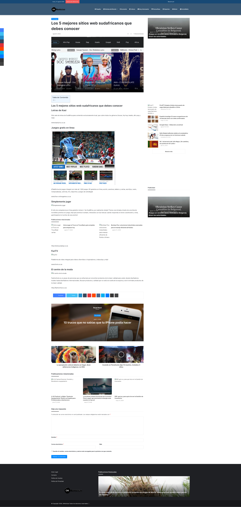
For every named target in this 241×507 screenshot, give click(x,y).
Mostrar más (168, 151)
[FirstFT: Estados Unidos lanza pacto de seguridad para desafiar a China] (153, 109)
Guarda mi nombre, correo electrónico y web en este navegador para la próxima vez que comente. (82, 451)
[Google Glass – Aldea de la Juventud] (153, 127)
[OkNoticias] (58, 9)
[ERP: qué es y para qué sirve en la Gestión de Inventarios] (129, 386)
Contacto (54, 475)
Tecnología (55, 19)
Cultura (132, 9)
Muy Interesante (144, 9)
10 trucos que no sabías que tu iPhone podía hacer (97, 322)
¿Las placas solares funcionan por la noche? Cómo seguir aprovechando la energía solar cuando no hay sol (97, 398)
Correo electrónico (57, 444)
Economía (124, 9)
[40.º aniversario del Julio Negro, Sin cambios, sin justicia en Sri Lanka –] (153, 144)
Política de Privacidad (57, 481)
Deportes (167, 9)
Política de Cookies (56, 478)
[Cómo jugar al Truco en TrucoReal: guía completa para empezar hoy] (56, 229)
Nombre (54, 437)
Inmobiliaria (184, 9)
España (98, 9)
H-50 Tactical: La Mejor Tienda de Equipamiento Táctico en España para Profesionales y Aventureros (63, 398)
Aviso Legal (54, 472)
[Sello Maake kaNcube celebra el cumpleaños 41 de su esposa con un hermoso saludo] (153, 135)
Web (100, 444)
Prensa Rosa (156, 9)
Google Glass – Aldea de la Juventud (171, 125)
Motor (175, 9)
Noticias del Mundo (110, 9)
